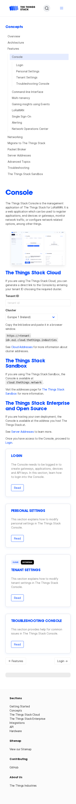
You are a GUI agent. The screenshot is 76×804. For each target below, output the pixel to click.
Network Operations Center (30, 128)
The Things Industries (23, 785)
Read (17, 487)
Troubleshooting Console (32, 83)
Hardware (16, 731)
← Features (15, 661)
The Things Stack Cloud (25, 714)
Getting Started (20, 706)
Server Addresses (19, 155)
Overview (14, 36)
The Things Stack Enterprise (27, 718)
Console (17, 56)
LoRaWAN (18, 110)
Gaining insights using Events (31, 104)
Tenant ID (12, 296)
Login (19, 65)
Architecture (16, 42)
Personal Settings (27, 71)
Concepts (16, 710)
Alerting (17, 122)
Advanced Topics (19, 161)
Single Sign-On (21, 116)
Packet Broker (17, 149)
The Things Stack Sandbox (25, 174)
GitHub (14, 767)
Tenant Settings (26, 77)
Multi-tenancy (21, 98)
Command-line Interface (27, 91)
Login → (62, 661)
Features (13, 48)
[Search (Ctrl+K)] (46, 8)
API (11, 727)
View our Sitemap (21, 749)
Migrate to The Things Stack (26, 143)
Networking (15, 137)
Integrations (17, 722)
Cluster (10, 310)
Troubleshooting (18, 167)
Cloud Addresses (22, 347)
